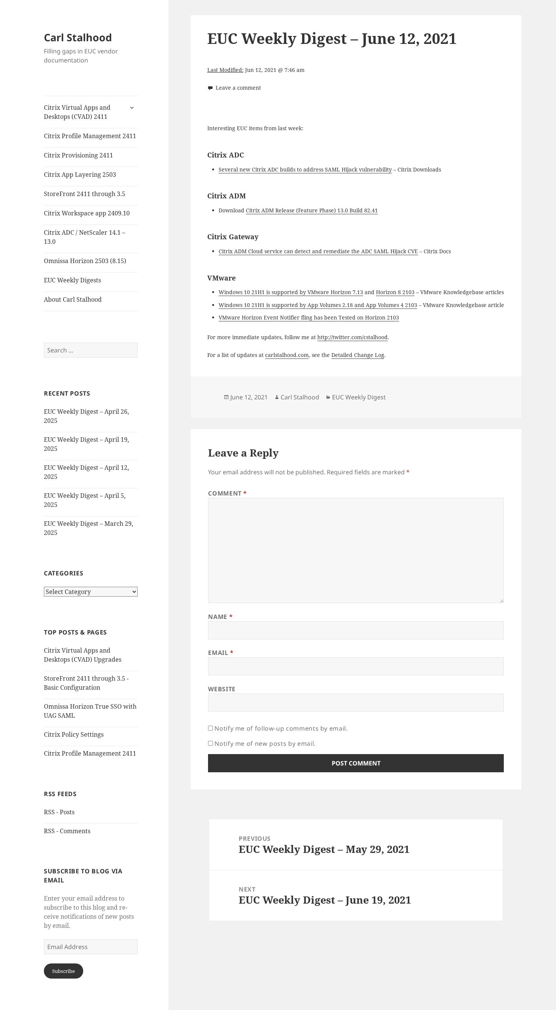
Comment (227, 493)
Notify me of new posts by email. (264, 743)
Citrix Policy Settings (74, 734)
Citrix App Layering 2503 (80, 174)
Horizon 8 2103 (395, 292)
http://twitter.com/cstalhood (352, 337)
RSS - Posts (59, 812)
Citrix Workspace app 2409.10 (87, 213)
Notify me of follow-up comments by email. (281, 728)
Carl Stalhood (78, 37)
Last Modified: (225, 69)
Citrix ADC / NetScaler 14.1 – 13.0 (84, 237)
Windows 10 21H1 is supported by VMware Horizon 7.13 (291, 292)
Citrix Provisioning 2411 (78, 155)
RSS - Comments (67, 831)
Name (220, 617)
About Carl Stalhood (73, 299)
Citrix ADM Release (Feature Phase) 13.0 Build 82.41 (312, 210)
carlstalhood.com (287, 354)
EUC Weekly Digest (359, 397)
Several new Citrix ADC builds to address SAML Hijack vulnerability (305, 169)
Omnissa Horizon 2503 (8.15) (85, 261)
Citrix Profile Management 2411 (90, 136)
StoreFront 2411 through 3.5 (84, 194)
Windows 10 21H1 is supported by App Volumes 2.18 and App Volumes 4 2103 (318, 305)
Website (221, 689)
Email (220, 652)
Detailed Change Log (357, 354)
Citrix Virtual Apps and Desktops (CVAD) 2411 (77, 112)
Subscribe (63, 971)
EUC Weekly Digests (72, 280)
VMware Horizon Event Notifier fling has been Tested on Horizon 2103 (309, 317)
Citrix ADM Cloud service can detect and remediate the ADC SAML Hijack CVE (318, 251)
